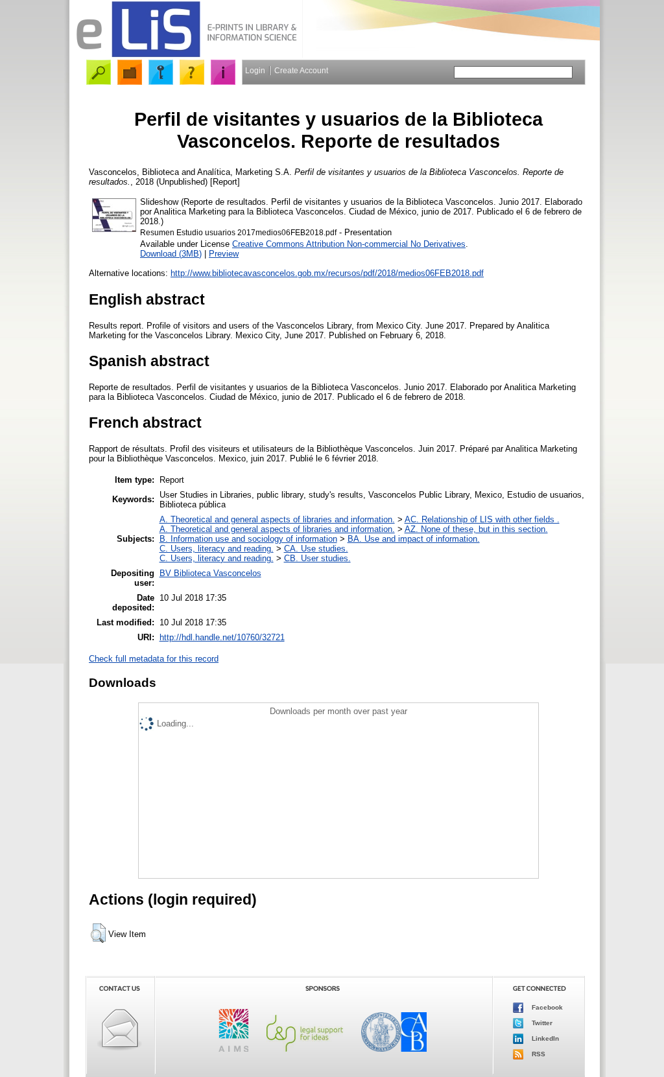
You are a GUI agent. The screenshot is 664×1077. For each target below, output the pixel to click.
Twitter (541, 1022)
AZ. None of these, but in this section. (476, 529)
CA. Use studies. (316, 548)
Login (255, 70)
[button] (98, 933)
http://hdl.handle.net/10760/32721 (222, 637)
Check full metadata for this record (154, 659)
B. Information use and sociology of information (248, 539)
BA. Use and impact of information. (414, 539)
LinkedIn (544, 1037)
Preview (224, 254)
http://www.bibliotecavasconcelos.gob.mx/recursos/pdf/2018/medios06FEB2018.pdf (327, 273)
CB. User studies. (317, 558)
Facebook (546, 1006)
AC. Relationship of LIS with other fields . (482, 519)
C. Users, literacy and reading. (217, 548)
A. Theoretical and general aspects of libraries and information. (277, 519)
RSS (537, 1053)
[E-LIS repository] (186, 55)
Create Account (301, 70)
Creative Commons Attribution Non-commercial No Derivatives (349, 244)
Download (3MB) (171, 254)
